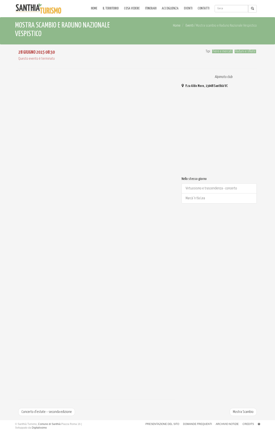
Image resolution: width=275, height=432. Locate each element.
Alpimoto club (223, 77)
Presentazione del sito (162, 424)
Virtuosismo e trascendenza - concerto (211, 188)
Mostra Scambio (243, 412)
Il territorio (111, 8)
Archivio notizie (227, 424)
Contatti (203, 8)
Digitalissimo (39, 427)
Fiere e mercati (222, 51)
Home (94, 8)
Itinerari (150, 8)
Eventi (188, 8)
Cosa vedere (132, 8)
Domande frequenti (197, 424)
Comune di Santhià (49, 424)
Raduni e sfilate (245, 51)
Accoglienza (170, 8)
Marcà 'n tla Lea (195, 198)
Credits (248, 424)
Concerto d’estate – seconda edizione (46, 412)
